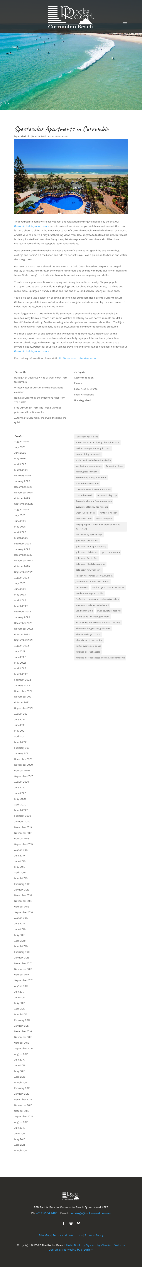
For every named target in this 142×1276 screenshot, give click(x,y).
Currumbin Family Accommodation (94, 501)
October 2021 (21, 702)
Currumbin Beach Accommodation (93, 489)
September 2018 (23, 912)
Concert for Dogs (114, 466)
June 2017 (19, 997)
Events (78, 383)
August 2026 (21, 441)
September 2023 (23, 572)
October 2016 (21, 1042)
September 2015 (23, 1116)
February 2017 (22, 1020)
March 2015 (21, 1150)
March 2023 (21, 606)
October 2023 (22, 566)
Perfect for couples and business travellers (97, 599)
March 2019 (21, 878)
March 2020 (21, 810)
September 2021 (23, 708)
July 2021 (19, 719)
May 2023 (20, 594)
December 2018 (23, 895)
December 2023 (23, 554)
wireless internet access (88, 652)
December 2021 (23, 691)
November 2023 (23, 560)
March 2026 (21, 470)
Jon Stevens (82, 587)
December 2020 (23, 759)
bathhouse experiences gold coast (93, 448)
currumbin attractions (87, 483)
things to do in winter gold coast (92, 616)
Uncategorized (82, 400)
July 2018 (19, 923)
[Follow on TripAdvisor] (78, 1223)
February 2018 (22, 952)
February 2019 (22, 884)
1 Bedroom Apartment (87, 436)
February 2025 (22, 543)
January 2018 (22, 957)
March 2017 (20, 1014)
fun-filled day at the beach (89, 534)
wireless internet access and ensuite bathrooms (100, 657)
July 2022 (19, 651)
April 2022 (20, 668)
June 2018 (20, 929)
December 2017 (23, 963)
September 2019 (23, 844)
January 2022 (22, 685)
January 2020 (22, 821)
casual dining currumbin (88, 454)
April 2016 (20, 1076)
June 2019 (20, 861)
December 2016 (23, 1031)
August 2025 (21, 509)
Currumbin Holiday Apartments (92, 507)
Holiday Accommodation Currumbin (94, 575)
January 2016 (21, 1093)
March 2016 (21, 1082)
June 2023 (20, 588)
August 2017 (21, 986)
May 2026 (20, 458)
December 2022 (23, 623)
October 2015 (21, 1110)
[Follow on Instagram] (71, 1223)
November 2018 (23, 900)
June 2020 (20, 793)
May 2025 (20, 526)
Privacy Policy (94, 1235)
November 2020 (23, 764)
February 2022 (22, 679)
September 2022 (23, 639)
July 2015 (19, 1127)
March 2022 (21, 674)
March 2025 (21, 537)
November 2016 (23, 1037)
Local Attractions (84, 394)
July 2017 (19, 991)
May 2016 (19, 1071)
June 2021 (20, 725)
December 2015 (23, 1099)
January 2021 (21, 753)
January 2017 (21, 1025)
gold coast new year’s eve (89, 570)
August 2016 (21, 1054)
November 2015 (23, 1105)
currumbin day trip (107, 495)
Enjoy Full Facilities (85, 512)
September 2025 (23, 503)
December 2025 (23, 486)
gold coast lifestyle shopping (90, 564)
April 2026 (20, 464)
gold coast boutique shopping (91, 546)
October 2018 (21, 906)
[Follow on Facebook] (64, 1223)
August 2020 (21, 781)
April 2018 (20, 940)
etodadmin (24, 136)
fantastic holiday (108, 512)
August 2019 (21, 849)
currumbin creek (84, 495)
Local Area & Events (85, 388)
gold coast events (111, 552)
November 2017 (23, 969)
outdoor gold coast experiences (108, 587)
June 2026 (20, 452)
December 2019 (23, 827)
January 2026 (22, 481)
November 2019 (23, 833)
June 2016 (20, 1065)
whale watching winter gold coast (93, 628)
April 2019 (20, 872)
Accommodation (57, 136)
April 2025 (20, 532)
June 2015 (20, 1133)
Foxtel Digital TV (104, 518)
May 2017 (19, 1003)
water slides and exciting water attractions (98, 622)
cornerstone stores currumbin (91, 477)
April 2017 (19, 1008)
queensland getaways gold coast (92, 605)
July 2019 (19, 855)
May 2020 (20, 798)
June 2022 (20, 657)
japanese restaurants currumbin (92, 581)
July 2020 (19, 787)
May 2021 (19, 730)
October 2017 (21, 974)
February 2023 (22, 611)
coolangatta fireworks (87, 471)
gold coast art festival (87, 540)
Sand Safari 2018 (84, 610)
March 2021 (21, 742)
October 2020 (22, 770)
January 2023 (22, 617)
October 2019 (21, 838)
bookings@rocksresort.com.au (90, 1213)
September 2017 (23, 980)
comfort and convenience (89, 466)
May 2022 (20, 662)
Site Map (44, 1235)
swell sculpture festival (109, 610)
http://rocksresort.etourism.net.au (77, 358)
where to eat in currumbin (89, 640)
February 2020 (22, 815)
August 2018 (21, 917)
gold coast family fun (86, 558)
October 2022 (22, 634)
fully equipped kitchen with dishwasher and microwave (98, 526)
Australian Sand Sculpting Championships (97, 442)
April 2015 (20, 1144)
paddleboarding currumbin (89, 593)
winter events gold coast (88, 646)
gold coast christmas (86, 552)
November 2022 (23, 628)
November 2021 (23, 696)
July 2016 (19, 1059)
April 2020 (20, 804)
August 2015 (21, 1122)
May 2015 (19, 1139)
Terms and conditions (68, 1235)
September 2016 (23, 1048)
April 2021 (20, 736)
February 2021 (22, 747)
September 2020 (23, 776)
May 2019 (19, 866)
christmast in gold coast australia (93, 460)
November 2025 (23, 492)
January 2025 (22, 549)
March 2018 (21, 946)
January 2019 (21, 889)
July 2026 (19, 447)
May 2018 (19, 935)
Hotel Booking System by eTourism (89, 1245)
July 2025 (19, 515)
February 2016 (22, 1088)
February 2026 (22, 475)
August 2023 (21, 577)
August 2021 (21, 713)
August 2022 (21, 645)
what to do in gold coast (88, 634)
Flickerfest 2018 (84, 518)
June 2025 (20, 521)
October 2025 (22, 498)
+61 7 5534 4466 (46, 1213)
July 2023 (19, 583)
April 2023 (20, 600)
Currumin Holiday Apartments (31, 226)
